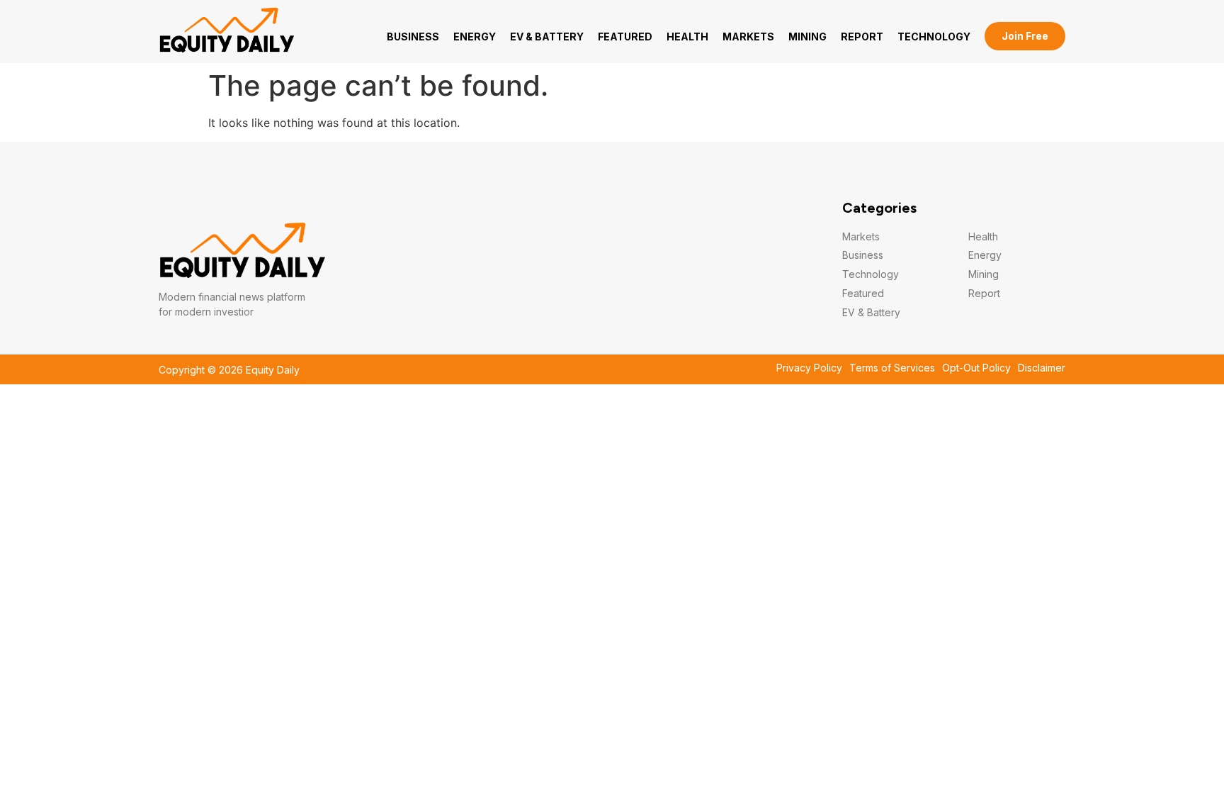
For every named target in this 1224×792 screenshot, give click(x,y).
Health (687, 36)
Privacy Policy (809, 368)
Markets (748, 36)
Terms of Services (892, 368)
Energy (474, 36)
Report (862, 36)
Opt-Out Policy (976, 368)
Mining (807, 36)
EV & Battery (547, 36)
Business (413, 36)
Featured (625, 36)
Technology (933, 36)
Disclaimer (1041, 368)
